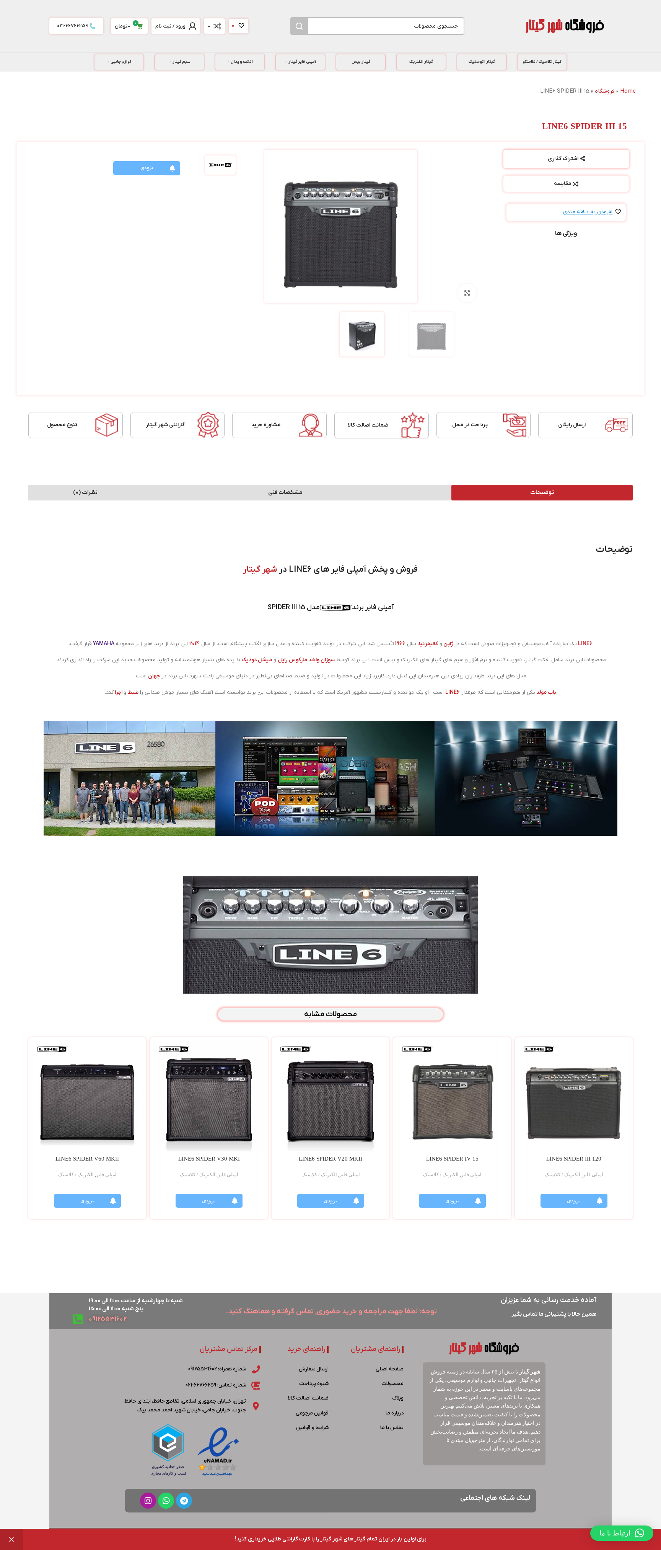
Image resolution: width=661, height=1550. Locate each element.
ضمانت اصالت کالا (368, 425)
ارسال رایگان (572, 424)
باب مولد (546, 692)
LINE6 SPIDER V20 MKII (330, 1159)
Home (628, 91)
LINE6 (585, 643)
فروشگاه (605, 91)
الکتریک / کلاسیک (562, 1174)
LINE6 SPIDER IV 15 (452, 1159)
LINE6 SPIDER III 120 (573, 1159)
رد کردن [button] (11, 1539)
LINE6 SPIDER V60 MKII (87, 1159)
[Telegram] (184, 1501)
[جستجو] (299, 26)
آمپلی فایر (593, 1174)
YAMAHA (103, 643)
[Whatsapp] (166, 1501)
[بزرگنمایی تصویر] (467, 292)
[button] (592, 212)
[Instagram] (148, 1501)
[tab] (542, 492)
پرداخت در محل (470, 424)
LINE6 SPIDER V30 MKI (209, 1159)
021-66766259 (72, 26)
